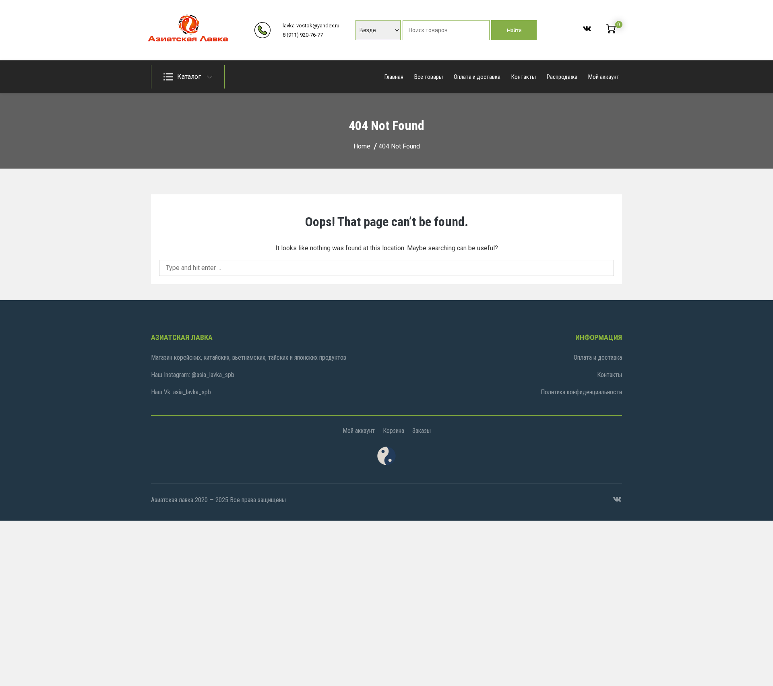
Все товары (428, 76)
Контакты (523, 76)
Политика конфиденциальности (581, 392)
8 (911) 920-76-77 (303, 35)
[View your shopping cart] (611, 31)
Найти (514, 30)
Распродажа (562, 76)
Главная (393, 76)
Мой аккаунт (603, 76)
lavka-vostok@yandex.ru (311, 26)
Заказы (421, 431)
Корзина (393, 431)
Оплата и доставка (477, 76)
